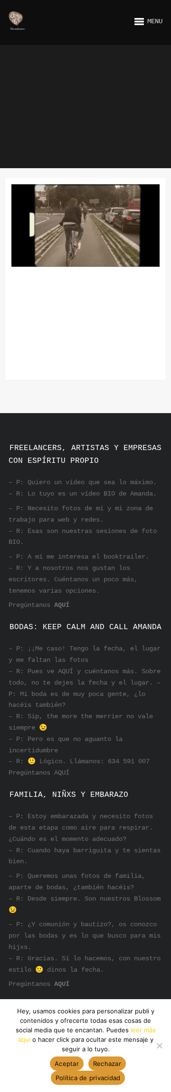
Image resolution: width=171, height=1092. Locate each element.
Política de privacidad (88, 1078)
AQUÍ (61, 605)
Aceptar (67, 1063)
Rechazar (107, 1063)
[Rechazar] (159, 1045)
